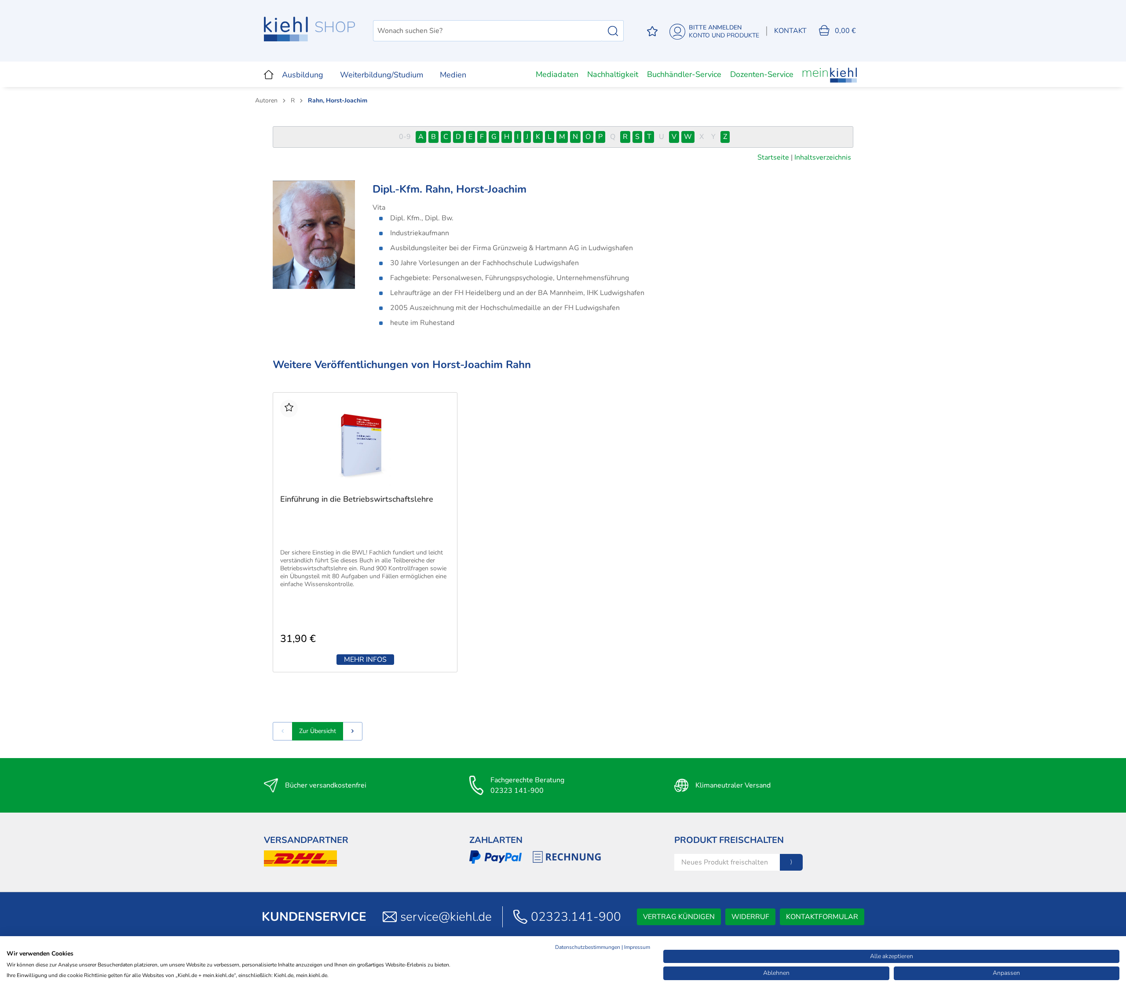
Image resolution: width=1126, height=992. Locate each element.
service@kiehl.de (446, 917)
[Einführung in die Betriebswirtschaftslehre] (365, 444)
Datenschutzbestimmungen (587, 947)
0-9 (405, 137)
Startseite (773, 157)
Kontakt (790, 31)
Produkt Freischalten (729, 840)
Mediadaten (557, 74)
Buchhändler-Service (684, 74)
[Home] (269, 74)
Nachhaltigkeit (612, 74)
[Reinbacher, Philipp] (352, 731)
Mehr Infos (365, 659)
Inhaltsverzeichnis (822, 157)
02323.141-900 (576, 917)
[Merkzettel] (652, 31)
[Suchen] (613, 30)
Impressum (637, 947)
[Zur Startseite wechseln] (309, 29)
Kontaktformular (822, 917)
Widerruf (750, 917)
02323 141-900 (517, 790)
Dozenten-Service (761, 74)
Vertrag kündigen (679, 917)
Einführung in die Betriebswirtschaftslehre (356, 499)
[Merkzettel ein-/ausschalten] (289, 408)
